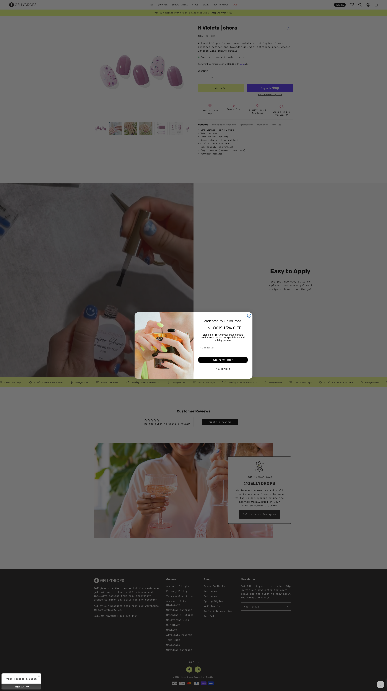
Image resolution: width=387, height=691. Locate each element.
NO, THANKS (223, 369)
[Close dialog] (249, 315)
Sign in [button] (20, 686)
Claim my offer (223, 360)
